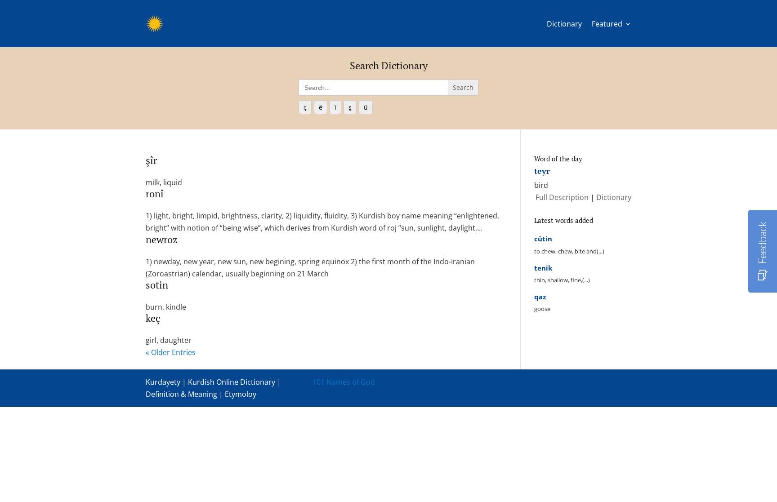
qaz (540, 296)
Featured (607, 24)
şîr (151, 160)
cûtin (543, 238)
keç (153, 317)
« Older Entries (171, 352)
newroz (162, 239)
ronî (155, 193)
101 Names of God (344, 382)
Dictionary (564, 24)
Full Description (563, 197)
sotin (157, 284)
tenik (543, 267)
